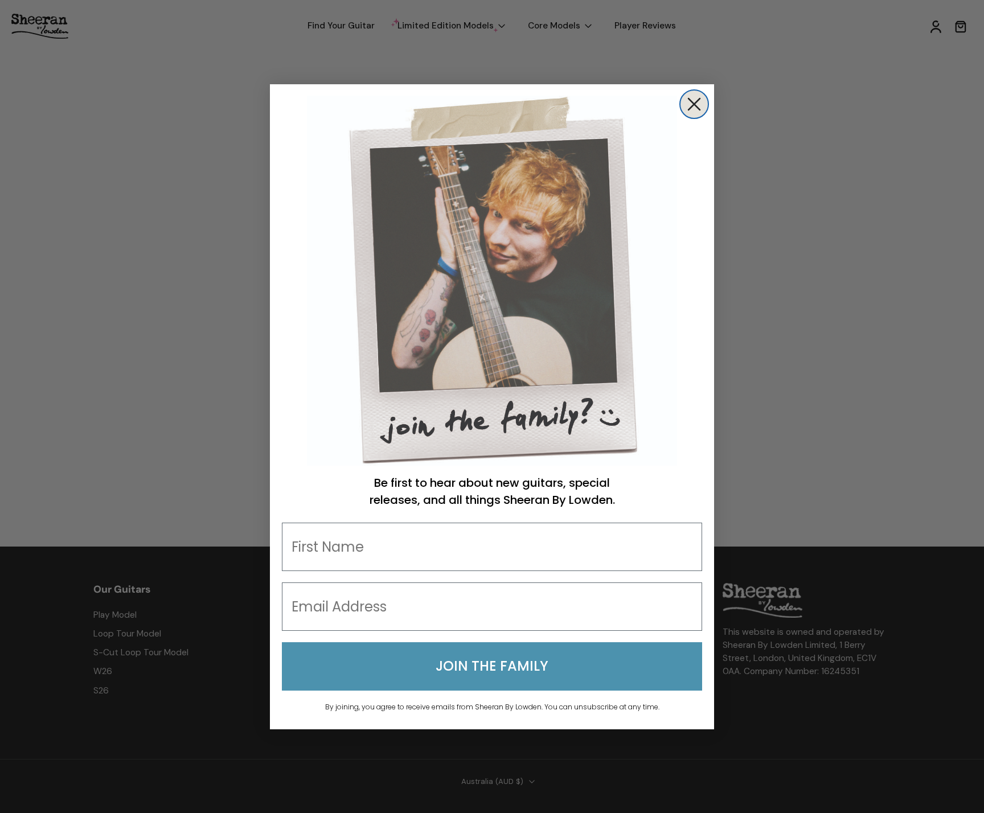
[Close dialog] (694, 104)
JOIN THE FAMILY (492, 665)
